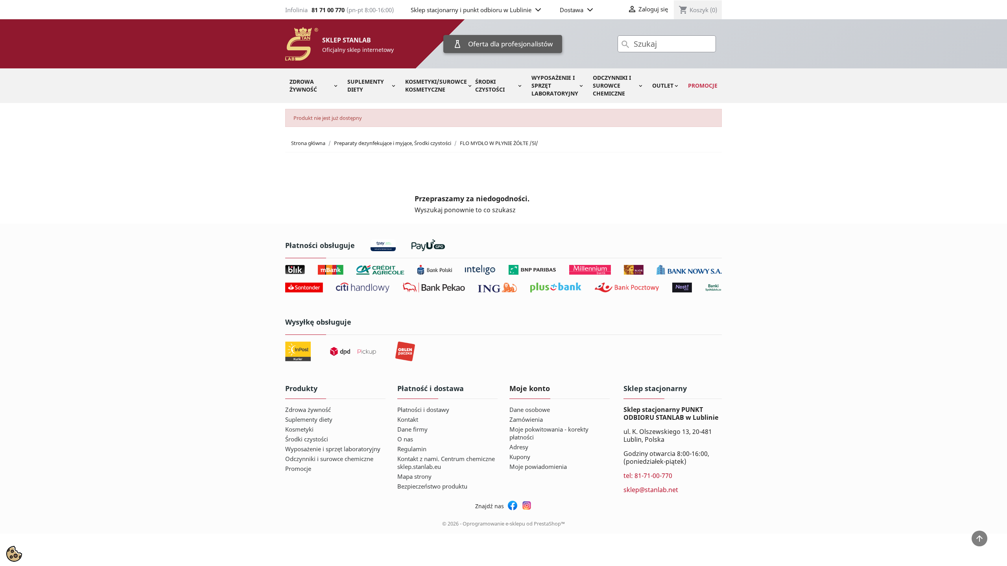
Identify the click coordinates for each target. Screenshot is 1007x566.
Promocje (702, 85)
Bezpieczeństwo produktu (432, 486)
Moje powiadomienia (538, 466)
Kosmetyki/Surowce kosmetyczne (436, 85)
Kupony (519, 457)
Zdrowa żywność (303, 85)
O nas (405, 439)
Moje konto (529, 388)
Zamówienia (526, 419)
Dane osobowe (529, 409)
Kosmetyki (299, 429)
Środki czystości (490, 85)
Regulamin (411, 449)
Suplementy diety (365, 85)
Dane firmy (412, 429)
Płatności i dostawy (423, 409)
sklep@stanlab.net (650, 489)
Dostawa (571, 10)
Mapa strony (414, 476)
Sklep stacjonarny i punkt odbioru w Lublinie (471, 10)
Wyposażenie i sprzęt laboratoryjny (554, 85)
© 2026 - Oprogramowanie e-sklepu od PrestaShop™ (503, 523)
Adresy (518, 447)
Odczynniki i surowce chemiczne (612, 85)
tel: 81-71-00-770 (647, 475)
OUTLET (662, 85)
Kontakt (407, 419)
